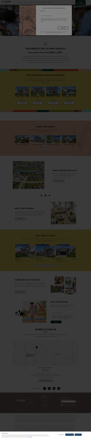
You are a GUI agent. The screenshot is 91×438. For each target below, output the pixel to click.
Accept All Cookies (78, 434)
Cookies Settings (61, 434)
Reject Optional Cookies (69, 434)
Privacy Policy (30, 436)
